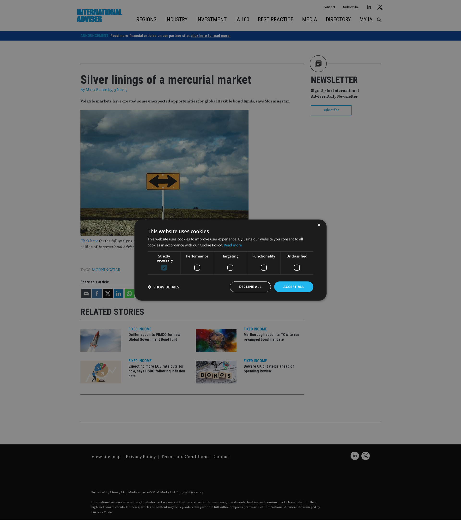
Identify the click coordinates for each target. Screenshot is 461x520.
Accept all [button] (293, 286)
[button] (163, 287)
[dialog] (230, 260)
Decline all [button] (250, 286)
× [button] (319, 225)
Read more (233, 244)
